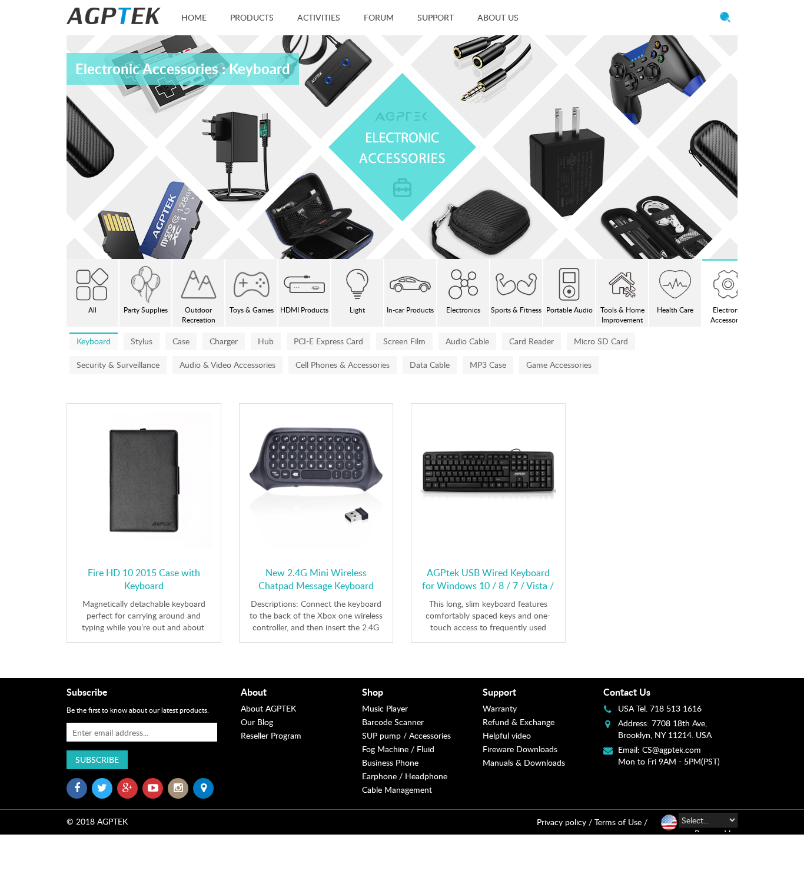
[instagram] (178, 788)
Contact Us (626, 692)
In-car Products (410, 310)
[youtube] (152, 788)
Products (252, 17)
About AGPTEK (268, 708)
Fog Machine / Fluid (398, 749)
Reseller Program (271, 735)
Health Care (675, 310)
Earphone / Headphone (404, 776)
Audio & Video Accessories (227, 364)
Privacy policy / (564, 821)
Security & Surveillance (118, 364)
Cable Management (397, 789)
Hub (266, 341)
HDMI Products (304, 310)
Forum (379, 17)
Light (357, 310)
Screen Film (404, 341)
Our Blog (257, 721)
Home (194, 17)
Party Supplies (146, 310)
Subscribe (97, 759)
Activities (318, 17)
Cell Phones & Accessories (342, 364)
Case (181, 341)
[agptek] (114, 16)
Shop (372, 692)
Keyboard (94, 341)
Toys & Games (252, 310)
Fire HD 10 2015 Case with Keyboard (144, 579)
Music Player (385, 708)
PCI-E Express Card (328, 341)
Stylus (141, 341)
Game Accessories (559, 364)
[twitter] (102, 788)
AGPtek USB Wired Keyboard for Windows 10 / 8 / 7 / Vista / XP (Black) (488, 585)
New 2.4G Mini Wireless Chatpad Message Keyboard (316, 579)
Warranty (500, 708)
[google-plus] (127, 788)
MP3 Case (488, 364)
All (92, 310)
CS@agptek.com (671, 749)
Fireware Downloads (520, 749)
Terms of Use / (620, 821)
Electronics (463, 310)
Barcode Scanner (393, 721)
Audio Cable (467, 341)
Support (435, 17)
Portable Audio (569, 310)
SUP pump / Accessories (406, 735)
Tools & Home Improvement (622, 315)
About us (498, 17)
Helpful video (507, 735)
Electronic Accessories (728, 315)
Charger (224, 341)
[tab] (301, 692)
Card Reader (531, 341)
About (254, 692)
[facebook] (77, 788)
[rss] (203, 788)
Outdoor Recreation (198, 315)
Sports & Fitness (516, 310)
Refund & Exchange (518, 721)
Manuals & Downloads (524, 762)
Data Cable (430, 364)
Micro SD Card (601, 341)
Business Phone (390, 762)
